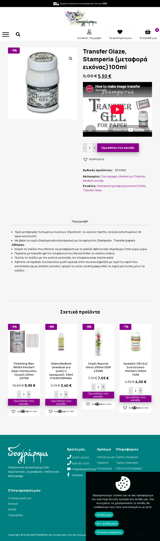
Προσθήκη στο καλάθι (117, 148)
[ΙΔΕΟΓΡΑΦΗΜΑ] (80, 25)
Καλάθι (12, 509)
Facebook (77, 475)
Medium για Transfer (131, 176)
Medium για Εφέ (93, 180)
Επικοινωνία (104, 468)
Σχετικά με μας (106, 457)
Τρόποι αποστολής (127, 462)
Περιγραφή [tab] (80, 221)
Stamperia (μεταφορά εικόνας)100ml (121, 186)
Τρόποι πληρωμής (127, 457)
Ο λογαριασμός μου (19, 498)
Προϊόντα (102, 462)
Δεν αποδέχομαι (107, 523)
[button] (70, 58)
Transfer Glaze (92, 190)
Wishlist (13, 504)
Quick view (31, 411)
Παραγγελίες (15, 515)
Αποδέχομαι (104, 514)
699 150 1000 (80, 463)
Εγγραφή (95, 38)
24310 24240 (80, 457)
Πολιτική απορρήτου (109, 532)
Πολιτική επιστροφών (129, 468)
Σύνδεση (83, 38)
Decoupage (109, 176)
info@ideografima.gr (84, 469)
